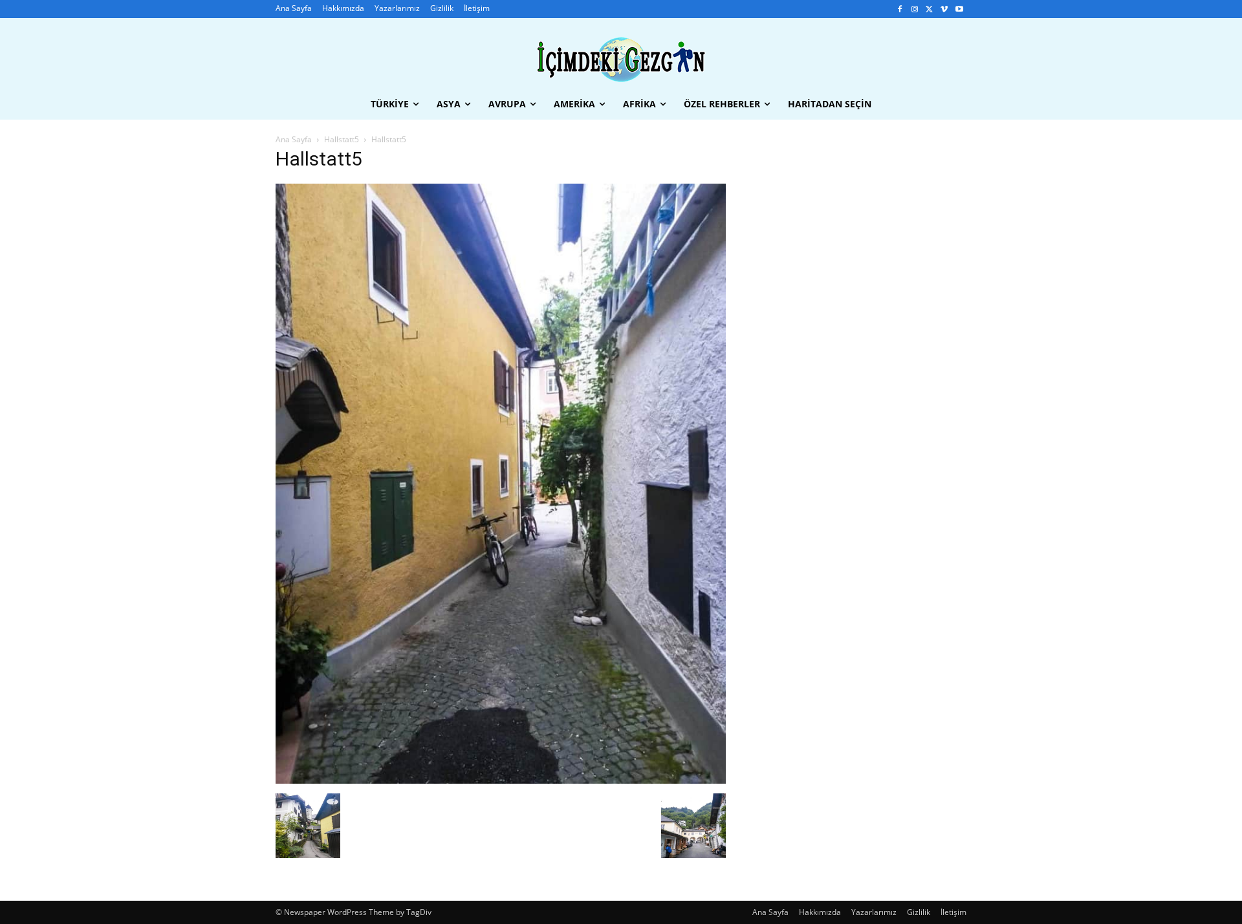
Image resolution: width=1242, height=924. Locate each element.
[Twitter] (929, 9)
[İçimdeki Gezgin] (621, 60)
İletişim (953, 912)
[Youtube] (959, 9)
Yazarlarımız (874, 912)
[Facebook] (900, 9)
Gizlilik (918, 912)
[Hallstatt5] (501, 780)
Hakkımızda (820, 912)
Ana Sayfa (294, 139)
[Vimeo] (944, 9)
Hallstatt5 (341, 139)
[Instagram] (915, 9)
